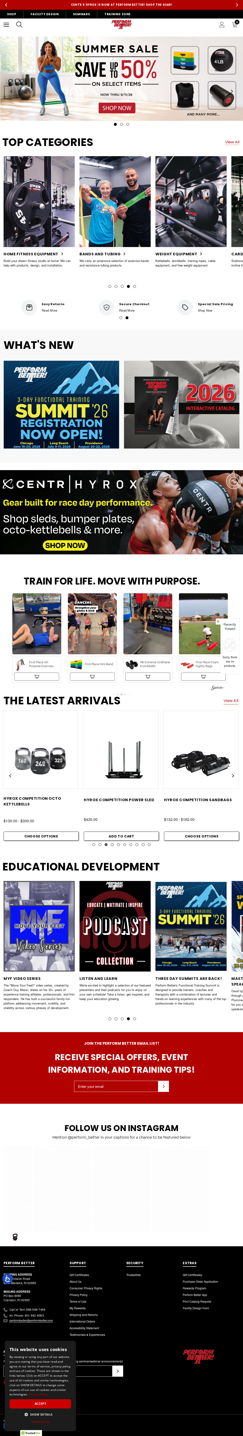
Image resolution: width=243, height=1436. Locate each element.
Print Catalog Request (197, 1301)
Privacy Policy (79, 1295)
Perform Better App (195, 1295)
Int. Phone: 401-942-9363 (26, 1315)
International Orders (82, 1321)
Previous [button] (6, 4)
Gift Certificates (79, 1275)
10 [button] (149, 844)
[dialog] (40, 1386)
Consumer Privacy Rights (86, 1288)
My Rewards (78, 1308)
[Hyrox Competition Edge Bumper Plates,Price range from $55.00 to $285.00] (201, 758)
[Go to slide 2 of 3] (121, 124)
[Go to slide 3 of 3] (127, 124)
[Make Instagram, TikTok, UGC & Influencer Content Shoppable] (217, 689)
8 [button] (137, 844)
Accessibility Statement (84, 1328)
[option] (39, 211)
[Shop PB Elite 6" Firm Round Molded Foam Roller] (148, 677)
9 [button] (143, 844)
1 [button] (109, 286)
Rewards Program (194, 1288)
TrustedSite (133, 1275)
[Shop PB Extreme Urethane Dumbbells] (36, 677)
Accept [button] (40, 1404)
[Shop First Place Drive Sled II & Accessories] (203, 677)
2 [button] (116, 286)
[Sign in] (222, 24)
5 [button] (134, 286)
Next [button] (236, 4)
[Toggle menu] (6, 24)
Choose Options (41, 836)
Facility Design (45, 14)
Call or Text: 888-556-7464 (27, 1309)
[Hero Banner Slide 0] (121, 78)
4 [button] (128, 286)
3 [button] (122, 286)
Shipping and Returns (84, 1315)
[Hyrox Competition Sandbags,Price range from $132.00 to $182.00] (40, 758)
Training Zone (117, 14)
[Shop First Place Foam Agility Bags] (92, 677)
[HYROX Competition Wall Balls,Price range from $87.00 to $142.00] (121, 758)
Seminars (81, 14)
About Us (75, 1281)
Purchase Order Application (200, 1281)
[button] (36, 638)
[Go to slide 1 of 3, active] (115, 124)
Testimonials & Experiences (87, 1335)
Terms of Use (78, 1301)
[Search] (19, 24)
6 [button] (124, 844)
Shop (11, 14)
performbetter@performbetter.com (31, 1320)
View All (232, 142)
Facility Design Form (196, 1308)
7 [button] (130, 844)
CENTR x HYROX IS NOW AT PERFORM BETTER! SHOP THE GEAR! (121, 5)
